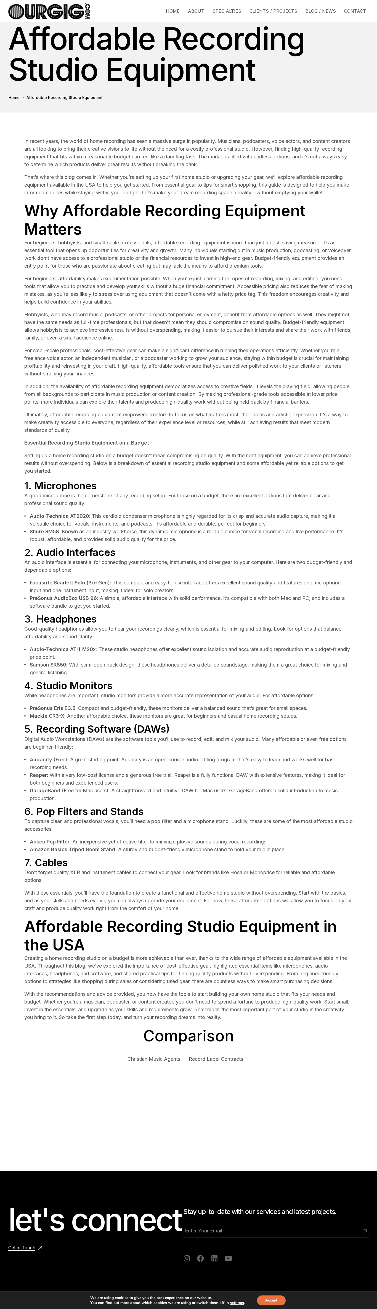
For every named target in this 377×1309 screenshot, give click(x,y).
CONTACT (355, 11)
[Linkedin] (214, 1258)
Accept (271, 1300)
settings (237, 1302)
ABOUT (196, 11)
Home (14, 97)
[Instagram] (186, 1258)
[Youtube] (228, 1258)
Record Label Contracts (216, 1059)
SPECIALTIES (227, 11)
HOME (173, 11)
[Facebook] (200, 1258)
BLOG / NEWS (321, 11)
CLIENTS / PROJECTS (273, 11)
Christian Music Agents (154, 1059)
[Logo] (49, 11)
